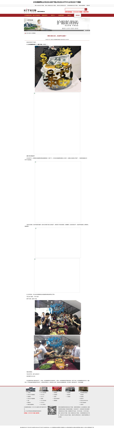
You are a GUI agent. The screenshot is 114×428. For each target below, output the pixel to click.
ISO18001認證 (86, 411)
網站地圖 (21, 427)
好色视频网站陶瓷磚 (27, 407)
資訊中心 (53, 15)
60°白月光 (42, 394)
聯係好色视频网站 (82, 5)
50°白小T (42, 396)
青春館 (55, 396)
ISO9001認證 (73, 411)
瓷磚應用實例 (61, 15)
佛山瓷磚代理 (76, 409)
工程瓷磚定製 (82, 409)
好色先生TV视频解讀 (31, 394)
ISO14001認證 (79, 411)
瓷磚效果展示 (44, 15)
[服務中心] (83, 391)
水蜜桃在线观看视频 (76, 427)
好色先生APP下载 (38, 427)
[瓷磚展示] (43, 391)
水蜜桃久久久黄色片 (83, 427)
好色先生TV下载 (26, 427)
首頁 (27, 33)
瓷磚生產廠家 (70, 409)
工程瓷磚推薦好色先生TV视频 (72, 5)
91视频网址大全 (63, 427)
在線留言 (81, 404)
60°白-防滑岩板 (43, 400)
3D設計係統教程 (83, 402)
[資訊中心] (57, 391)
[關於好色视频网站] (30, 391)
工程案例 (68, 396)
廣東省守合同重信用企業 (61, 5)
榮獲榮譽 (55, 400)
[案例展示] (70, 391)
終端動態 (55, 394)
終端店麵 (68, 392)
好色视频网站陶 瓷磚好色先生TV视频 (66, 407)
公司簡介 (29, 392)
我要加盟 (88, 5)
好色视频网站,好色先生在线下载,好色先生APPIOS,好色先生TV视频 (57, 2)
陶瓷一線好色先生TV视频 (39, 5)
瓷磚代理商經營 (56, 398)
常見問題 (81, 396)
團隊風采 (29, 402)
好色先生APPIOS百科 (84, 400)
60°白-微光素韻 (43, 392)
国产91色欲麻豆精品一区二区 (47, 427)
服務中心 (69, 15)
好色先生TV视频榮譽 (31, 398)
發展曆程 (29, 396)
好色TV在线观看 (32, 427)
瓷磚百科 (81, 398)
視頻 (28, 400)
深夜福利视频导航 (69, 427)
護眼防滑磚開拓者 (41, 11)
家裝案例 (68, 394)
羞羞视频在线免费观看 (56, 427)
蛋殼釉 (42, 398)
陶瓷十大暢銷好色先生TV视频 (50, 5)
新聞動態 (33, 33)
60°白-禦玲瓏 (43, 404)
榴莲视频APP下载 (91, 427)
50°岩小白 (42, 402)
